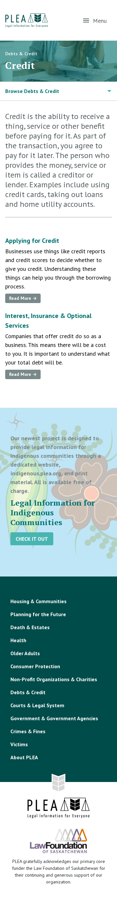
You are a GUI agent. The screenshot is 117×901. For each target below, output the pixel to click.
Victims (19, 744)
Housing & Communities (38, 601)
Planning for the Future (38, 614)
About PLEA (24, 757)
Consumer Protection (35, 666)
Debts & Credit (21, 54)
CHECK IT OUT (32, 539)
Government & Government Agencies (54, 718)
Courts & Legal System (37, 705)
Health (18, 640)
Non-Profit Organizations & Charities (53, 679)
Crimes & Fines (28, 731)
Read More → (23, 298)
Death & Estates (30, 627)
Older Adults (25, 653)
